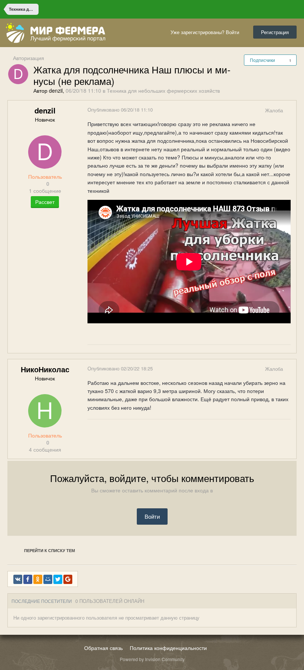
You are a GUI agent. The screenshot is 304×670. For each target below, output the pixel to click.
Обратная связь (103, 647)
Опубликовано (120, 109)
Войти (152, 516)
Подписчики (262, 60)
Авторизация (28, 58)
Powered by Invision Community (152, 659)
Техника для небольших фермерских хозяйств (163, 90)
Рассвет (44, 201)
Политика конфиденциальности (168, 647)
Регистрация (275, 32)
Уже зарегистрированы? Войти (206, 32)
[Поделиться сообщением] (290, 110)
